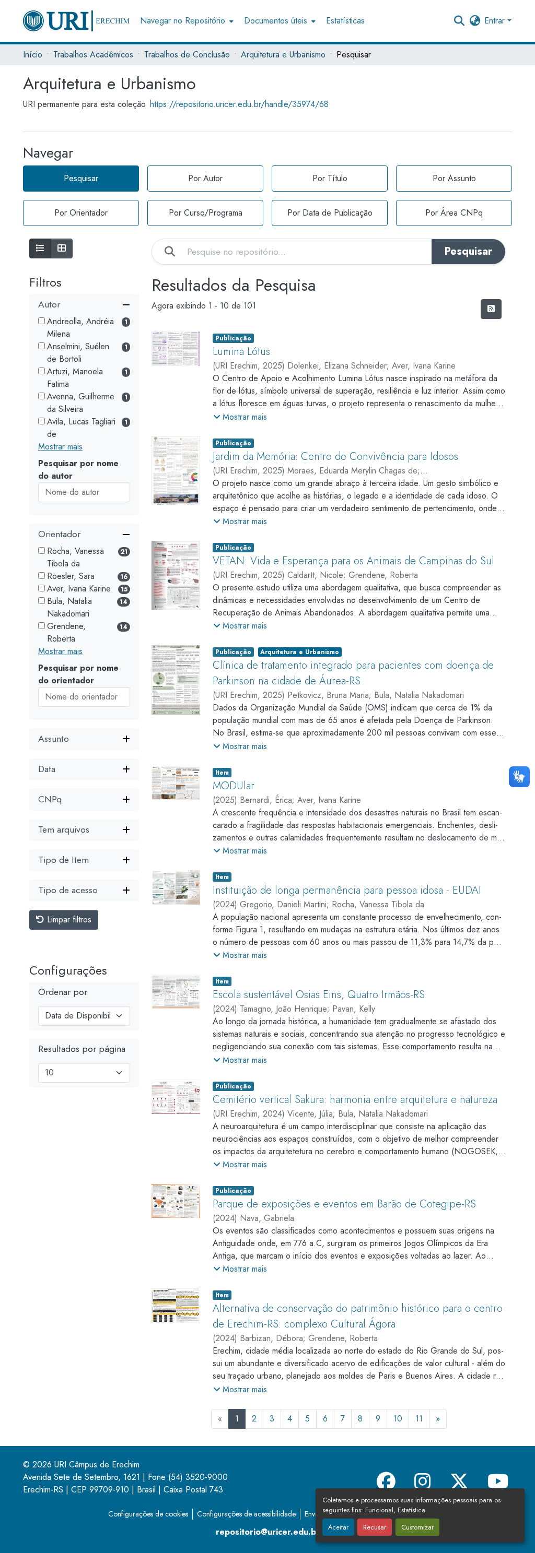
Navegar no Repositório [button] (182, 21)
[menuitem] (186, 21)
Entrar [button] (495, 21)
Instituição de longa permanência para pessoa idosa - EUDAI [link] (347, 890)
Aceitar (338, 1527)
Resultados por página (81, 1049)
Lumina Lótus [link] (241, 351)
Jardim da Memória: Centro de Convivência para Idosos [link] (335, 456)
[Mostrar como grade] (62, 248)
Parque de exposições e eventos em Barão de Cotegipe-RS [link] (344, 1204)
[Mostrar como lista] (40, 248)
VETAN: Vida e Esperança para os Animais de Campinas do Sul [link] (353, 560)
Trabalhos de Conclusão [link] (187, 55)
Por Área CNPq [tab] (454, 213)
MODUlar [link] (233, 785)
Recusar (374, 1527)
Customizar (417, 1527)
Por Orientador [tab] (81, 213)
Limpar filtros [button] (67, 920)
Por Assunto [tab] (454, 178)
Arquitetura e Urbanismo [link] (283, 55)
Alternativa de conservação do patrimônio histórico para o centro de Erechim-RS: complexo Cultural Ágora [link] (358, 1316)
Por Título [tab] (329, 178)
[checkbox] (41, 320)
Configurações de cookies (148, 1514)
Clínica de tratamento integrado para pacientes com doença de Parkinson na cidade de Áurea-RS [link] (353, 673)
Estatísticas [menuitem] (345, 21)
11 (419, 1419)
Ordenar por (62, 992)
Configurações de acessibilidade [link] (246, 1514)
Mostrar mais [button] (60, 447)
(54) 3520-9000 (198, 1477)
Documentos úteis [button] (275, 21)
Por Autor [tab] (205, 178)
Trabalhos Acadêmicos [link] (93, 55)
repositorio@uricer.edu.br (268, 1532)
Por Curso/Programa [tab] (205, 213)
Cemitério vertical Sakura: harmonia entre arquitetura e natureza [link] (355, 1099)
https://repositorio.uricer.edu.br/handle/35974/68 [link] (239, 104)
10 (397, 1419)
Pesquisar (468, 251)
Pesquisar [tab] (81, 178)
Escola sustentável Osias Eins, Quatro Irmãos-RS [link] (319, 994)
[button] (76, 20)
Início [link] (32, 55)
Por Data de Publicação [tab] (330, 213)
